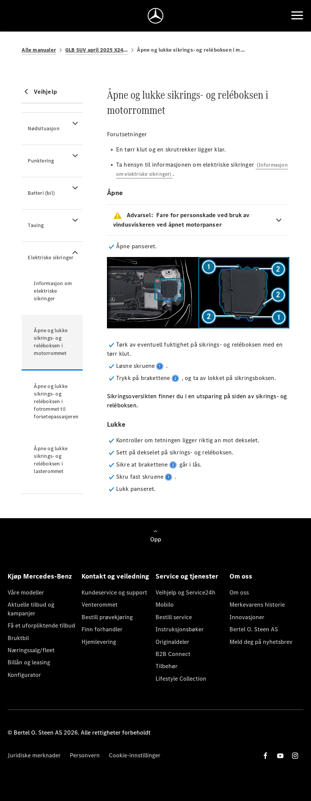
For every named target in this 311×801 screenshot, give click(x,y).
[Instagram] (295, 755)
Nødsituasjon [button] (43, 128)
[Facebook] (265, 755)
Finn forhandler (102, 629)
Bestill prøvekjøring (107, 617)
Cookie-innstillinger (134, 755)
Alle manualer (39, 50)
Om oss (239, 592)
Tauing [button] (36, 225)
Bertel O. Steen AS (253, 629)
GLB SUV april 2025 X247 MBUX (96, 50)
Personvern (85, 755)
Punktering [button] (41, 160)
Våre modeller (26, 592)
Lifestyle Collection (181, 679)
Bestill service (174, 617)
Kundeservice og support (114, 592)
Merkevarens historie (257, 605)
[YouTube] (280, 755)
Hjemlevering (99, 642)
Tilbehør (166, 666)
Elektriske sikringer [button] (50, 257)
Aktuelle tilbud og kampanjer (31, 609)
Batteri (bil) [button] (41, 193)
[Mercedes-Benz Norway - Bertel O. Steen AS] (155, 16)
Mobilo (165, 605)
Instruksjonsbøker (180, 629)
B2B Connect (173, 654)
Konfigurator (24, 675)
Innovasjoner (246, 617)
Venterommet (100, 605)
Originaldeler (172, 642)
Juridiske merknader (34, 755)
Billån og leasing (29, 662)
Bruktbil (18, 638)
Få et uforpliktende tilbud (41, 625)
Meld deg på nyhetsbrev (260, 642)
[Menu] (297, 15)
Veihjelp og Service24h (185, 592)
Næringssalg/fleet (31, 650)
